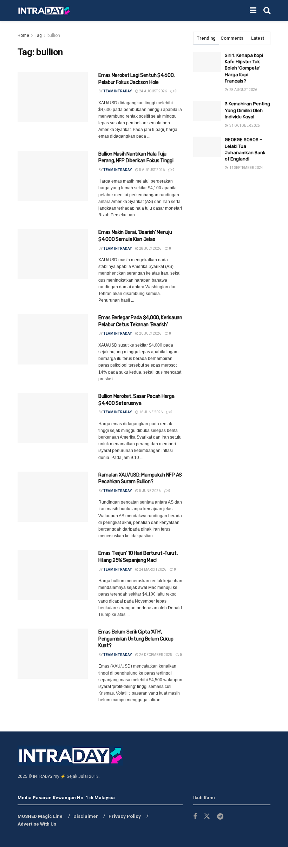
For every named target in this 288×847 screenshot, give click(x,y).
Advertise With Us (37, 824)
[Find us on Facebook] (195, 817)
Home (23, 35)
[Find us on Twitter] (207, 816)
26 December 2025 (155, 655)
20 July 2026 (149, 333)
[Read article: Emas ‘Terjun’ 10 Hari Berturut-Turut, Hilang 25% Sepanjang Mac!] (53, 575)
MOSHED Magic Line (40, 816)
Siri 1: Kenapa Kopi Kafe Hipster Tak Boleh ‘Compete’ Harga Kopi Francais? (244, 68)
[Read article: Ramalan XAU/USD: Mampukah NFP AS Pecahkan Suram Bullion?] (53, 497)
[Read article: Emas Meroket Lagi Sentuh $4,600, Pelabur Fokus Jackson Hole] (53, 97)
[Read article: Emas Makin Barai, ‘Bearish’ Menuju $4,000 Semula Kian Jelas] (53, 254)
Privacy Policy (125, 816)
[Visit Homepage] (44, 11)
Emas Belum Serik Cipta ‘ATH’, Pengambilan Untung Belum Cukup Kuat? (136, 639)
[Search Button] (266, 10)
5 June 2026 (149, 491)
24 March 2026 (152, 569)
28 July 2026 (149, 248)
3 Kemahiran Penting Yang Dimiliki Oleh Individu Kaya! (247, 110)
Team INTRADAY (117, 91)
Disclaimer (85, 816)
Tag (38, 35)
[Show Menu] (253, 10)
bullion (53, 35)
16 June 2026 (150, 412)
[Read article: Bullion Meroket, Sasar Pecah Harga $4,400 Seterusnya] (53, 418)
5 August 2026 (151, 170)
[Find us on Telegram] (220, 817)
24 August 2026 (152, 91)
